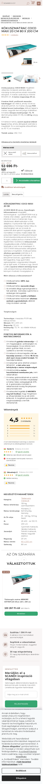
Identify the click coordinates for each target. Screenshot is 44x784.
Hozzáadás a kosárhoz (29, 181)
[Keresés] (28, 3)
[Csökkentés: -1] (12, 182)
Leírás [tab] (6, 194)
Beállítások (21, 771)
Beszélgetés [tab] (17, 194)
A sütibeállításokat (28, 751)
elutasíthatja (21, 757)
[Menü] (38, 3)
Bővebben (21, 614)
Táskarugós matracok (26, 499)
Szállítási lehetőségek (15, 187)
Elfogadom (21, 778)
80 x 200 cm (26, 542)
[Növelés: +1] (12, 179)
